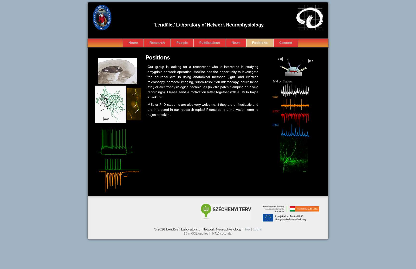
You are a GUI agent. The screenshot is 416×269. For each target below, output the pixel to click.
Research (157, 43)
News (236, 43)
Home (133, 43)
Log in (257, 229)
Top (247, 229)
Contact (285, 43)
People (182, 43)
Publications (209, 43)
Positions (260, 43)
